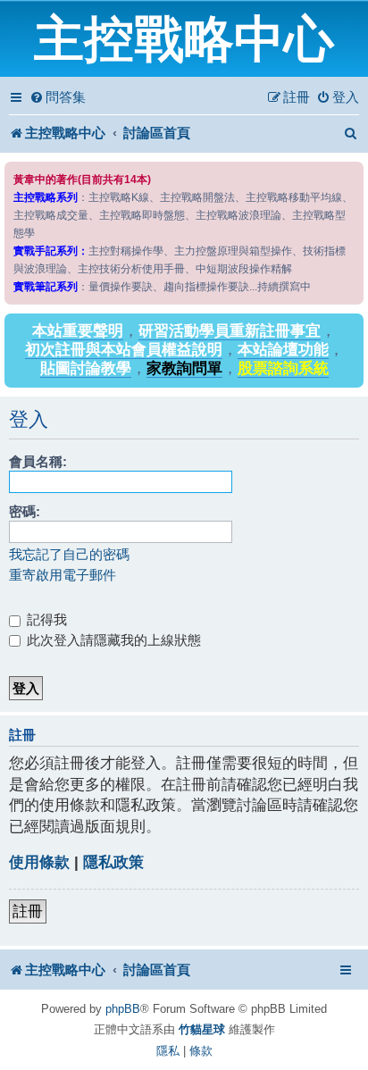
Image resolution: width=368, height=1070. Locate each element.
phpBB (122, 1009)
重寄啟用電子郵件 (62, 574)
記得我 (45, 619)
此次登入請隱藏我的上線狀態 (112, 640)
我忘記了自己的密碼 (69, 554)
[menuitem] (57, 97)
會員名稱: (38, 461)
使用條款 (39, 862)
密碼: (24, 511)
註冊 (28, 911)
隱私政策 (113, 862)
